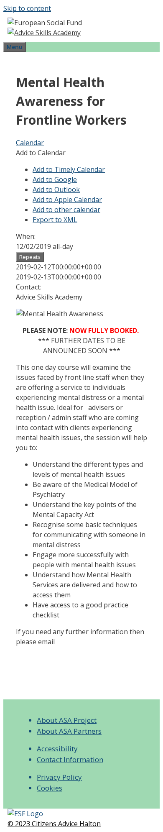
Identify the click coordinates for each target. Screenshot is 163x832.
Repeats (30, 257)
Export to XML (55, 219)
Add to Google (55, 179)
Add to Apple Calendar (67, 199)
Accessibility (57, 748)
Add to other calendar (66, 209)
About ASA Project (67, 720)
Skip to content (27, 8)
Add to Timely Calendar (69, 169)
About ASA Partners (69, 731)
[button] (41, 152)
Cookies (49, 788)
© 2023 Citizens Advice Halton (54, 823)
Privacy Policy (59, 777)
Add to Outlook (56, 189)
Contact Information (70, 759)
